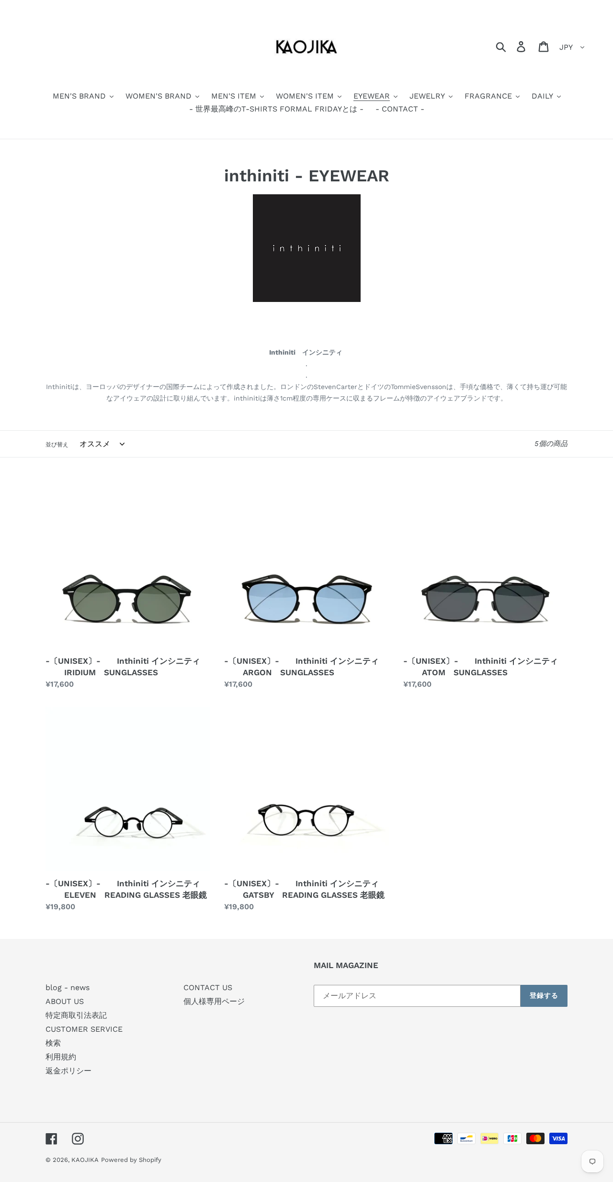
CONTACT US (207, 987)
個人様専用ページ (214, 1001)
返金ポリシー (68, 1070)
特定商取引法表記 (76, 1015)
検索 (53, 1043)
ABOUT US (64, 1001)
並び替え (56, 444)
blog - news (67, 987)
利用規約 (60, 1056)
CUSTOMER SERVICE (84, 1029)
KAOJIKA (85, 1159)
